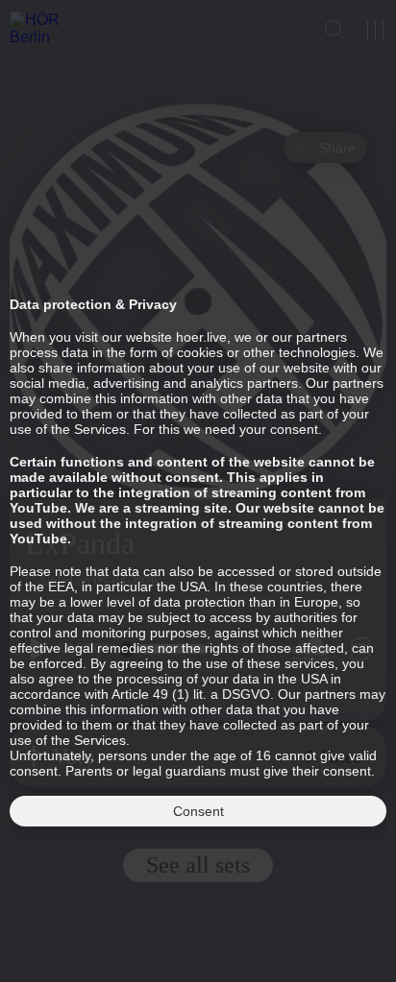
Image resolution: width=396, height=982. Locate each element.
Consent (198, 811)
